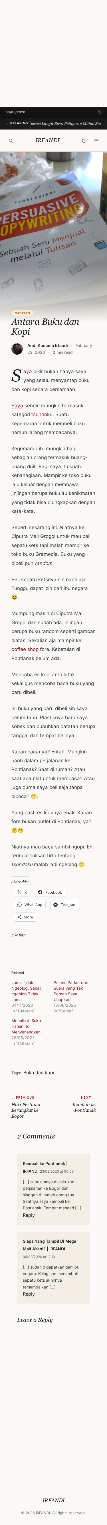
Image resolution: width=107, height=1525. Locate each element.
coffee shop (25, 649)
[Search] (11, 140)
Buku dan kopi (38, 1072)
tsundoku (42, 414)
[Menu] (96, 140)
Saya (27, 371)
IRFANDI (47, 140)
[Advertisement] (53, 53)
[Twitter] (99, 112)
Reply (29, 1215)
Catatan (22, 313)
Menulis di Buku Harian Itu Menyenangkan (26, 1026)
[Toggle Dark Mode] (84, 140)
